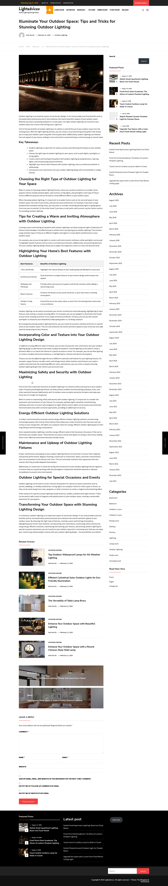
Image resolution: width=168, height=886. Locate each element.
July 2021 (112, 481)
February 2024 (114, 372)
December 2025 (115, 246)
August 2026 (114, 200)
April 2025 (113, 292)
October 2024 (114, 326)
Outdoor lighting (61, 35)
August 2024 (114, 338)
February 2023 (114, 429)
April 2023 (113, 418)
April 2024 (113, 361)
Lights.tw (58, 124)
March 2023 (113, 424)
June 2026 (113, 212)
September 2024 (115, 332)
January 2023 (114, 435)
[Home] (49, 10)
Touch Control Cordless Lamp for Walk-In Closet (128, 166)
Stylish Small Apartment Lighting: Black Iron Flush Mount (134, 80)
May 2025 (112, 286)
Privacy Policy (55, 3)
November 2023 (115, 389)
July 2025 (112, 275)
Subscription (68, 3)
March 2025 (113, 297)
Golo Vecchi (30, 35)
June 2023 (113, 406)
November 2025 (115, 252)
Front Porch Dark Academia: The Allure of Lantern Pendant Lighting (134, 92)
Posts (111, 577)
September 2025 (115, 263)
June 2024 (113, 349)
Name (22, 757)
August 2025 (114, 269)
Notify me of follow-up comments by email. (39, 786)
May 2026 (112, 217)
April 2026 (113, 223)
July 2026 (112, 206)
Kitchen (92, 10)
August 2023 (114, 395)
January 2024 (114, 378)
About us (45, 3)
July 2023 (112, 401)
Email (65, 757)
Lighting (112, 538)
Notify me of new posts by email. (34, 793)
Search (112, 56)
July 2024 (112, 343)
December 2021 (115, 475)
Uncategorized (115, 561)
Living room (59, 10)
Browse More (140, 3)
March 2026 (113, 229)
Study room (115, 10)
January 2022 (114, 469)
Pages (111, 581)
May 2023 (112, 412)
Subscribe (116, 820)
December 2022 (115, 441)
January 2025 (114, 309)
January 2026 (114, 240)
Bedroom (81, 10)
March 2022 (113, 464)
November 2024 (115, 320)
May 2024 (112, 355)
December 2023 (115, 383)
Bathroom (70, 10)
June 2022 (113, 458)
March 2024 (113, 366)
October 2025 (114, 257)
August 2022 (114, 452)
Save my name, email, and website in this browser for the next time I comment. (55, 779)
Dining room (102, 10)
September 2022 (115, 446)
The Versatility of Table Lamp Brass (67, 600)
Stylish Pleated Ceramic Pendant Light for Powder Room (133, 117)
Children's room (115, 509)
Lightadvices (29, 8)
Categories (113, 586)
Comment (24, 731)
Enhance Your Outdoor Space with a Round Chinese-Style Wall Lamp (71, 648)
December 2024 (115, 315)
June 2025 (113, 280)
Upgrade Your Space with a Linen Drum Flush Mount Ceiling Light (134, 130)
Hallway (125, 10)
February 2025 (114, 303)
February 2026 (114, 234)
